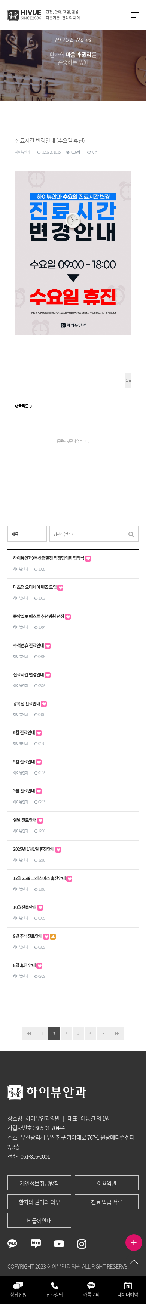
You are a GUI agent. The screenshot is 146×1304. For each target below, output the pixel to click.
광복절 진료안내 (27, 704)
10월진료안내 (25, 907)
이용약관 (106, 1183)
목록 (128, 380)
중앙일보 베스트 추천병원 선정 (39, 616)
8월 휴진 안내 (24, 965)
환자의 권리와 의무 (39, 1202)
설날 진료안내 (25, 820)
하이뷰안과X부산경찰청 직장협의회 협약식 (49, 558)
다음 (103, 1033)
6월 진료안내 (24, 732)
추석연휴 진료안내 (29, 645)
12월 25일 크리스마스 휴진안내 (39, 878)
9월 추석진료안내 (28, 936)
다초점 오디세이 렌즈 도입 (35, 587)
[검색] (131, 534)
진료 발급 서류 (106, 1202)
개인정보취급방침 (39, 1183)
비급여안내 (39, 1221)
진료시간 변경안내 (29, 674)
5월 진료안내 (24, 761)
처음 (29, 1033)
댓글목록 (23, 406)
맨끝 (117, 1033)
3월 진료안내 (24, 791)
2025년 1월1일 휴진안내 (34, 849)
